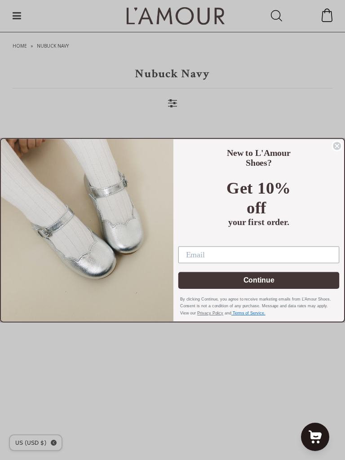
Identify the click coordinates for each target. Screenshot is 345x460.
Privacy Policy (210, 313)
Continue (258, 280)
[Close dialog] (336, 146)
